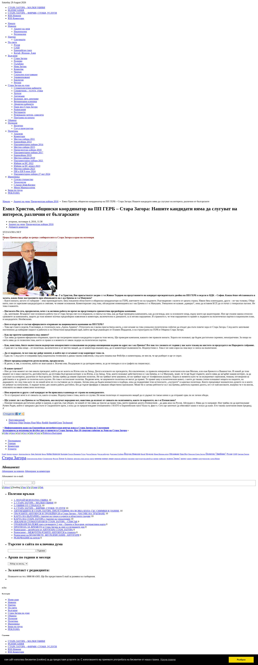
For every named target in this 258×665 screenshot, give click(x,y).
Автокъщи (19, 96)
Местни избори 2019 (24, 158)
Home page (13, 599)
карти (92, 458)
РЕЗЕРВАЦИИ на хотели (27, 537)
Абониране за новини (13, 471)
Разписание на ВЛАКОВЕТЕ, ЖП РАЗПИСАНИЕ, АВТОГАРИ (46, 535)
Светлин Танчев (243, 454)
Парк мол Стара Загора (25, 107)
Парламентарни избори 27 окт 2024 (32, 174)
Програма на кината (24, 117)
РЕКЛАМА (14, 193)
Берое (44, 454)
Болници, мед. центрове (26, 98)
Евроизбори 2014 (23, 142)
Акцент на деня (22, 29)
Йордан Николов (132, 454)
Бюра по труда (15, 190)
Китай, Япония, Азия (25, 53)
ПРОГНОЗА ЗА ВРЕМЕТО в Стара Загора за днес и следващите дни (49, 527)
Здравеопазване (22, 77)
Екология (18, 80)
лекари (111, 459)
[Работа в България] (51, 433)
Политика (13, 131)
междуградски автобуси (144, 458)
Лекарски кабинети (24, 104)
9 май (4, 454)
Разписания (20, 109)
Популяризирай (17, 420)
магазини (131, 458)
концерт (105, 459)
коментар (98, 459)
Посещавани (14, 440)
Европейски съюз (23, 50)
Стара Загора (20, 58)
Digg (20, 422)
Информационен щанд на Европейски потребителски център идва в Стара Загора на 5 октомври (56, 427)
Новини (12, 26)
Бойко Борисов (53, 454)
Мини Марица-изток (24, 187)
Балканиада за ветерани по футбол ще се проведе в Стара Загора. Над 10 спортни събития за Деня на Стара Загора (65, 430)
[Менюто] (37, 433)
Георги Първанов (74, 454)
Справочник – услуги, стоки (28, 90)
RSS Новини (14, 15)
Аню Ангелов (36, 454)
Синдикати (19, 39)
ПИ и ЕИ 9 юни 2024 (25, 171)
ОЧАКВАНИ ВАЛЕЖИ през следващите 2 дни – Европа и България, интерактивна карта (60, 524)
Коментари (19, 136)
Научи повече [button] (168, 659)
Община (12, 120)
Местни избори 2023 (24, 168)
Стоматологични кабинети (27, 88)
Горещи (12, 443)
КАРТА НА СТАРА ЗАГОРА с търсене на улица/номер (42, 519)
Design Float (30, 422)
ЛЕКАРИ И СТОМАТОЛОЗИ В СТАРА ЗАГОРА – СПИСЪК (45, 521)
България (12, 55)
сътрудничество (204, 458)
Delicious (13, 422)
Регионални (20, 34)
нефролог (162, 458)
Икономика (14, 176)
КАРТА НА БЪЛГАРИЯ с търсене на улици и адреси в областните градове (52, 516)
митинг (156, 458)
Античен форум (24, 454)
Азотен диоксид (12, 454)
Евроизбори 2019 (23, 155)
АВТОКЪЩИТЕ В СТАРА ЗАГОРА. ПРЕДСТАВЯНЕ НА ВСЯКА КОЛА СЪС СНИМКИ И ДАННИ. (66, 511)
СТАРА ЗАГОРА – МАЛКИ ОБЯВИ (26, 7)
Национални (20, 31)
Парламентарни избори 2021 (28, 160)
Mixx (38, 422)
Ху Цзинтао (69, 458)
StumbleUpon (55, 422)
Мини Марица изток (161, 454)
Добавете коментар (18, 227)
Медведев (149, 454)
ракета (189, 458)
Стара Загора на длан (19, 85)
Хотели (17, 93)
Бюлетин (18, 125)
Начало (11, 23)
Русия (17, 45)
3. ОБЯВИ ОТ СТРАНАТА (27, 505)
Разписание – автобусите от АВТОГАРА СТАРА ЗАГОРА (43, 529)
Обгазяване (174, 454)
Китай (143, 454)
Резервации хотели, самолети (29, 115)
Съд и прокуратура (23, 128)
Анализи (18, 133)
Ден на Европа (91, 454)
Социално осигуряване (25, 74)
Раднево (18, 61)
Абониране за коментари (37, 471)
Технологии (20, 182)
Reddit (45, 422)
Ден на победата (103, 454)
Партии (12, 37)
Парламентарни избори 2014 (28, 144)
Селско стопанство (23, 179)
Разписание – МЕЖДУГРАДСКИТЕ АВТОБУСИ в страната (45, 532)
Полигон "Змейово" (216, 454)
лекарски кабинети (121, 458)
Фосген (55, 458)
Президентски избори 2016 (28, 150)
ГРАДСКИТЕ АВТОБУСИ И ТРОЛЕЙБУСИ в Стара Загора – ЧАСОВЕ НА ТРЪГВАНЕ (59, 513)
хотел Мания (215, 458)
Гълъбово (19, 63)
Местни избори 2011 (24, 139)
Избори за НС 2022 (23, 163)
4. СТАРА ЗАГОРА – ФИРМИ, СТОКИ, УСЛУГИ (39, 508)
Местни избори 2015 (24, 147)
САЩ (17, 47)
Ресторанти (20, 112)
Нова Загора (20, 66)
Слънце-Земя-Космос (24, 185)
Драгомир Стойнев (116, 454)
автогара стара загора (81, 458)
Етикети (12, 449)
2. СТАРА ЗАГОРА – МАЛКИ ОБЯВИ (33, 502)
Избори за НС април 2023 (27, 166)
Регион (17, 82)
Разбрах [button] (241, 659)
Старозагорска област (34, 458)
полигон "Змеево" (173, 459)
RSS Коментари (16, 18)
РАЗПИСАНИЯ (16, 10)
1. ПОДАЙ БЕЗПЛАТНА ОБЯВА (31, 500)
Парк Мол (184, 454)
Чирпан (18, 72)
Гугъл (83, 454)
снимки (195, 459)
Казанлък (18, 69)
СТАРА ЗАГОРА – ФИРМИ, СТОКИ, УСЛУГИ (32, 13)
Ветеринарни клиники (25, 101)
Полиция (12, 123)
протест (183, 459)
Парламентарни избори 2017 (28, 152)
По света (12, 42)
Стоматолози (47, 458)
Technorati (68, 422)
